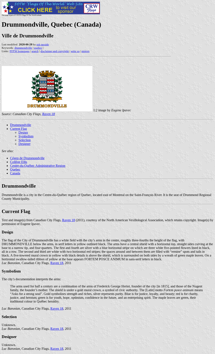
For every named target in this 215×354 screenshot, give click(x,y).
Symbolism (25, 136)
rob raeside (43, 44)
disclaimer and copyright (55, 51)
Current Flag (18, 128)
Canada (15, 173)
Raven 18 (68, 220)
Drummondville (20, 125)
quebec (38, 47)
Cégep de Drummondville (27, 158)
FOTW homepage (20, 51)
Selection (24, 140)
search (35, 51)
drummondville (23, 47)
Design (23, 132)
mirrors (85, 51)
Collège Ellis (18, 162)
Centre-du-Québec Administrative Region (37, 165)
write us (75, 51)
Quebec (15, 169)
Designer (24, 144)
